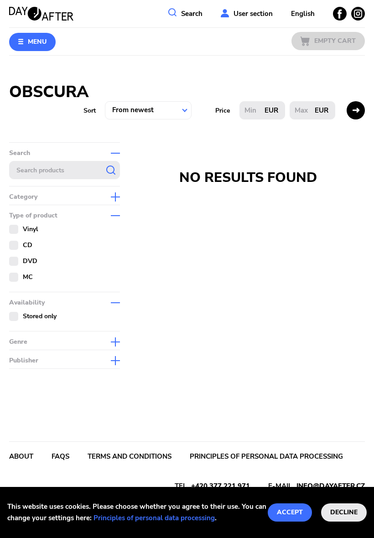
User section (253, 13)
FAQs (60, 456)
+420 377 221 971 (220, 486)
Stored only (40, 316)
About (21, 456)
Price (222, 110)
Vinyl (30, 229)
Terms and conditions (129, 456)
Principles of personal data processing (154, 517)
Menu (37, 41)
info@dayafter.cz (330, 486)
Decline (344, 512)
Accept (290, 512)
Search (192, 13)
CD (27, 245)
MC (28, 277)
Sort (89, 110)
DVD (30, 261)
